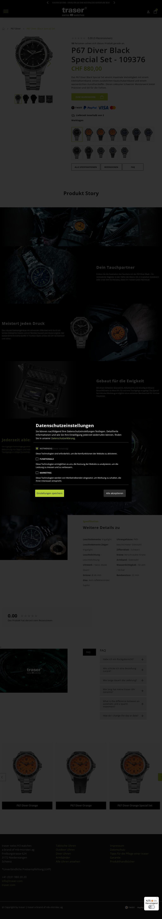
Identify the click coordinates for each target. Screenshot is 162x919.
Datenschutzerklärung (63, 438)
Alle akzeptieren (114, 493)
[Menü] (157, 899)
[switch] (151, 907)
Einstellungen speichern (49, 493)
